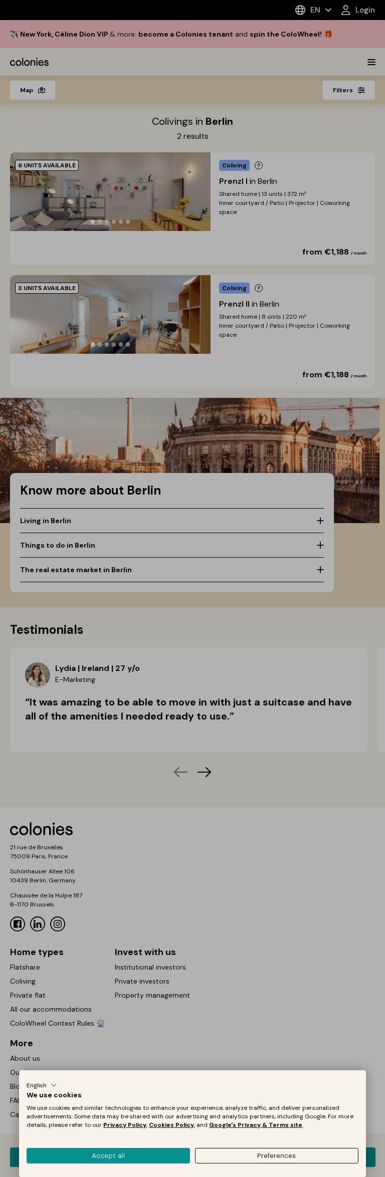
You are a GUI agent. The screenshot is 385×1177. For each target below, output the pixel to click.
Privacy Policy (124, 1125)
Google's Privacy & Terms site (255, 1125)
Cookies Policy (171, 1125)
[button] (42, 1085)
